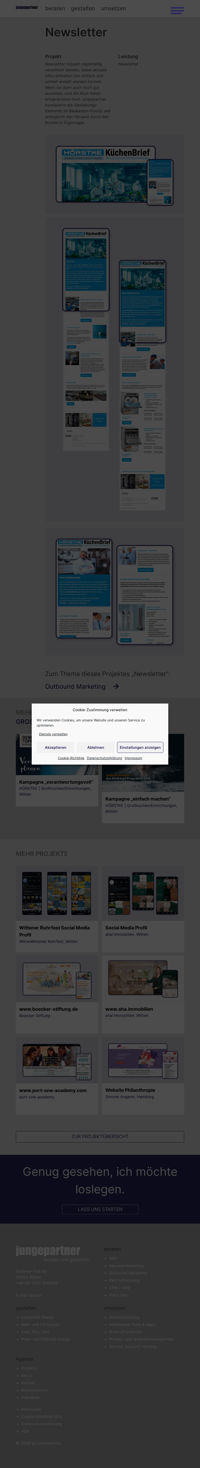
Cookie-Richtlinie (71, 758)
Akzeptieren (55, 747)
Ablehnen (95, 747)
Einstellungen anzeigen (140, 747)
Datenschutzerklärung (104, 758)
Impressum (133, 758)
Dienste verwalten (53, 734)
